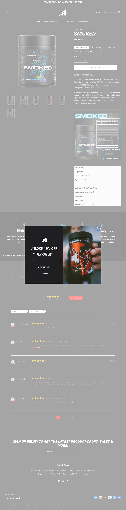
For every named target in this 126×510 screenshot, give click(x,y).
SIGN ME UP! (44, 267)
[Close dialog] (98, 229)
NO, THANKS (44, 273)
